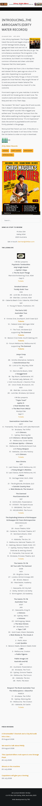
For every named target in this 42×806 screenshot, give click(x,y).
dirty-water (16, 151)
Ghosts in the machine (11, 766)
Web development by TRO (21, 799)
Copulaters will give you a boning (15, 775)
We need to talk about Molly (13, 746)
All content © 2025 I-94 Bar (21, 793)
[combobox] (21, 220)
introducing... (8, 155)
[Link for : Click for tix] (21, 188)
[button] (21, 9)
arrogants (28, 151)
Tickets (21, 281)
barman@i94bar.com (26, 242)
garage (5, 151)
